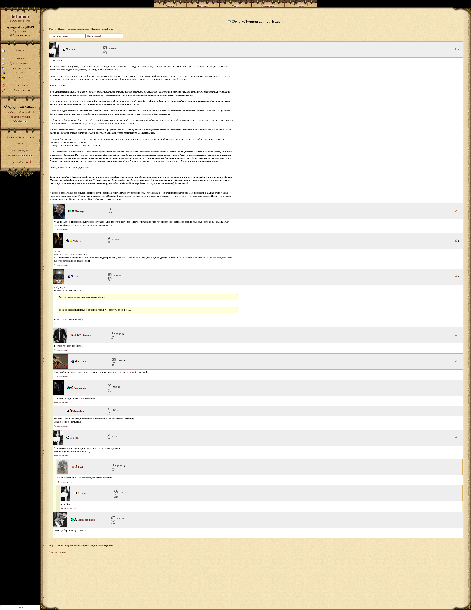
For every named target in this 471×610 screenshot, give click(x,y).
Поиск (24, 85)
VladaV (78, 276)
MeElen (77, 241)
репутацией (129, 372)
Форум (20, 58)
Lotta (72, 49)
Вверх (20, 607)
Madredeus (78, 411)
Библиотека (20, 72)
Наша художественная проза (73, 28)
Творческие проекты (20, 68)
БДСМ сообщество (20, 18)
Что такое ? (20, 150)
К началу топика (57, 551)
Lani (80, 467)
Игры (20, 77)
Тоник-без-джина (86, 519)
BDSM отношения (20, 90)
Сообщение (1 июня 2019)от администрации (20, 117)
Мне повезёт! (94, 35)
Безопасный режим (18, 162)
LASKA (82, 361)
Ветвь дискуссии (61, 229)
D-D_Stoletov (84, 335)
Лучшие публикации (20, 63)
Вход (20, 142)
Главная (20, 50)
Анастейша (80, 387)
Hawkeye (79, 211)
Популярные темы (59, 35)
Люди (16, 85)
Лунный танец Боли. (102, 28)
